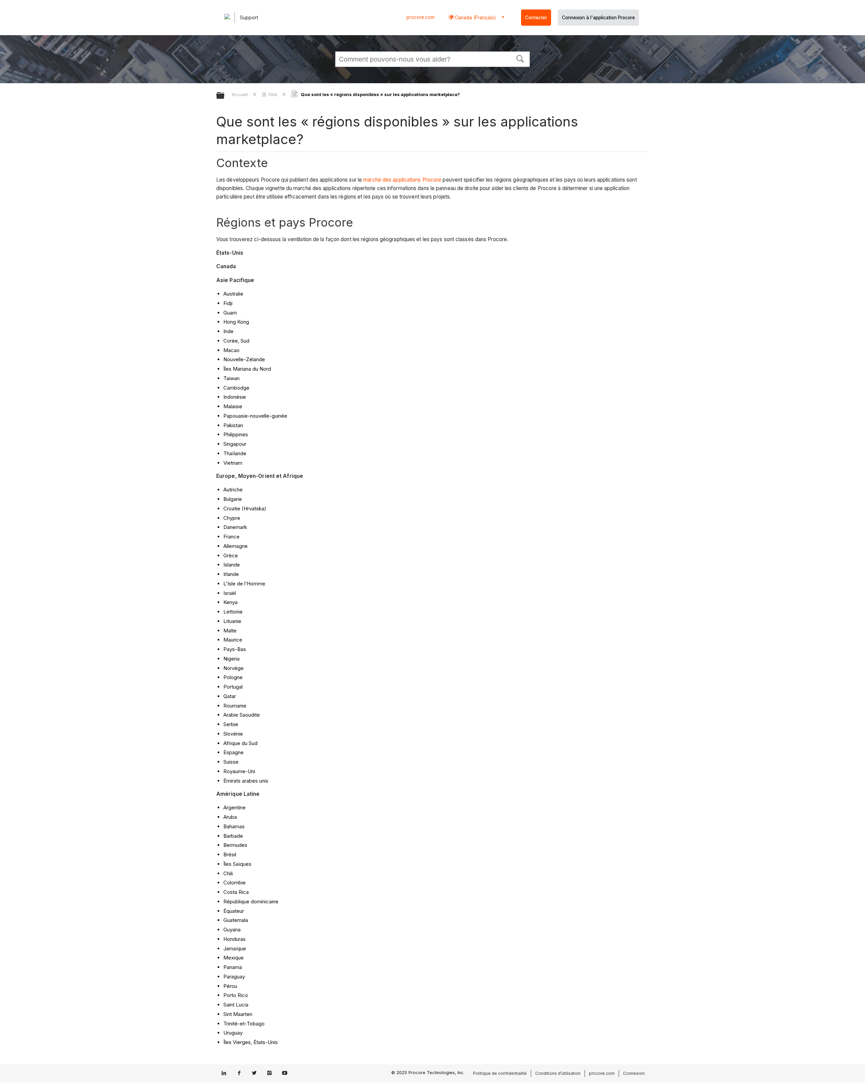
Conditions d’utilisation (557, 1073)
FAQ (272, 94)
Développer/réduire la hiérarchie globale (224, 96)
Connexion (634, 1073)
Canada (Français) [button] (474, 17)
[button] (520, 58)
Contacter (536, 17)
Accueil (240, 94)
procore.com (420, 17)
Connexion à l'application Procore (598, 17)
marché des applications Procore (402, 180)
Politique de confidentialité (500, 1073)
